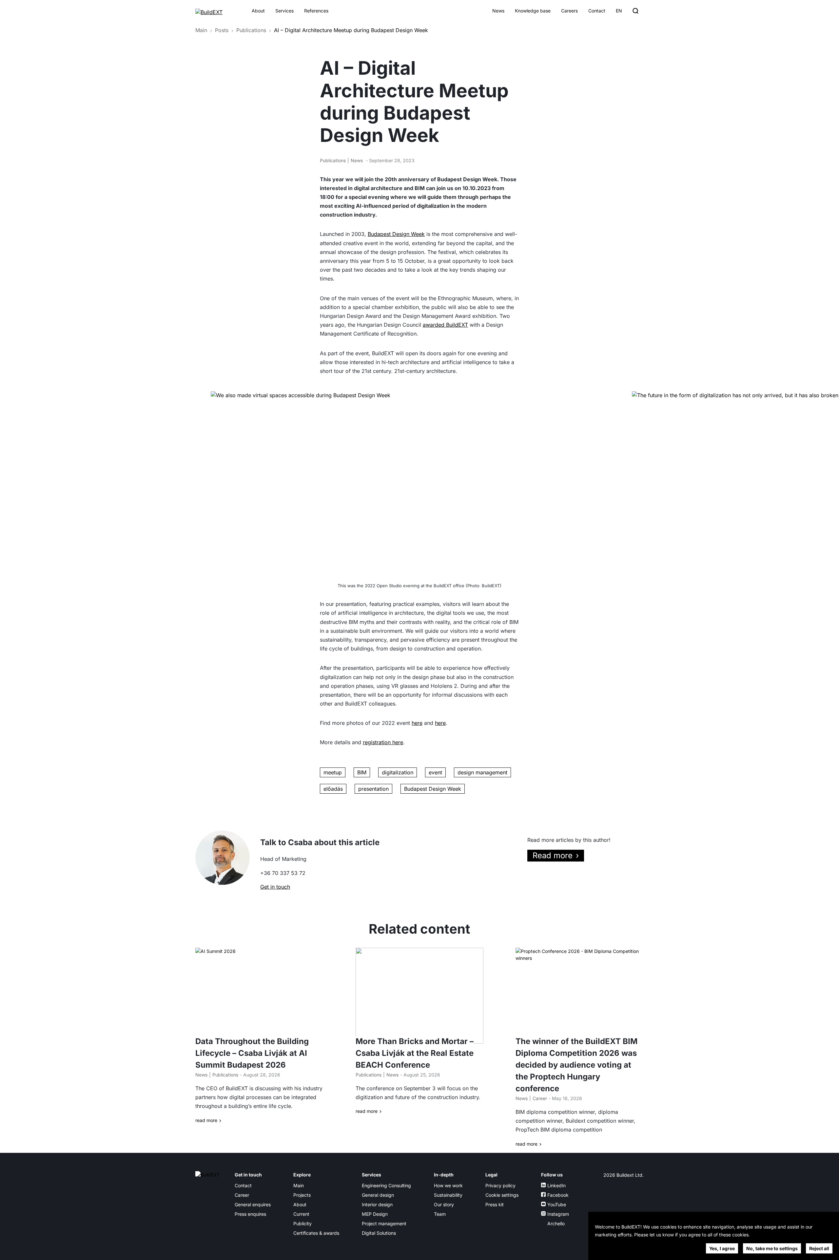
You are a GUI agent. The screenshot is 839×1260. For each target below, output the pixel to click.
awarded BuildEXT (445, 324)
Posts (221, 30)
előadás (333, 788)
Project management (384, 1223)
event (435, 772)
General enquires (253, 1204)
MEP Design (375, 1214)
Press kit (494, 1204)
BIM (361, 772)
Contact (596, 10)
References (316, 10)
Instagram (558, 1214)
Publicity (302, 1223)
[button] (783, 571)
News (498, 10)
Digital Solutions (379, 1233)
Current (301, 1214)
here (417, 723)
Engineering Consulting (386, 1185)
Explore (302, 1174)
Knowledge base (533, 10)
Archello (556, 1223)
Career (540, 1098)
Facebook (558, 1195)
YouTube (556, 1204)
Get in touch (275, 886)
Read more (553, 855)
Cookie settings (501, 1195)
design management (482, 772)
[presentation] (17, 483)
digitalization (397, 772)
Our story (444, 1204)
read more (206, 1120)
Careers (569, 10)
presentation (373, 788)
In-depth (444, 1174)
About (258, 10)
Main (201, 30)
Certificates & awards (316, 1233)
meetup (332, 772)
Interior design (377, 1204)
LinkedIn (556, 1185)
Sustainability (448, 1195)
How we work (448, 1185)
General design (378, 1195)
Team (440, 1214)
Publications (251, 30)
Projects (302, 1195)
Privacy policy (500, 1185)
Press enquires (250, 1214)
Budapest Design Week (396, 234)
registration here (383, 742)
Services (284, 10)
